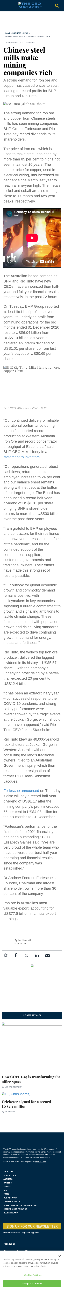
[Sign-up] (47, 955)
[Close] (60, 1256)
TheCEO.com (40, 1162)
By (12, 1086)
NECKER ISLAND (10, 1213)
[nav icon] (5, 5)
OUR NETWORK (10, 1198)
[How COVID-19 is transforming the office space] (32, 1046)
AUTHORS (7, 1179)
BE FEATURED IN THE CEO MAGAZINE (20, 1205)
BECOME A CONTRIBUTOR (15, 1209)
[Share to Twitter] (26, 955)
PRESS (6, 1194)
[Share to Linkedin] (36, 955)
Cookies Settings (32, 1275)
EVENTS (7, 1187)
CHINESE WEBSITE (11, 1202)
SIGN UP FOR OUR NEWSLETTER (32, 1226)
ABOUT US (8, 1172)
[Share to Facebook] (15, 955)
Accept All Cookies (32, 1283)
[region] (30, 22)
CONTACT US (9, 1175)
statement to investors (21, 457)
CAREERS (7, 1183)
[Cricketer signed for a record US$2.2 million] (16, 1093)
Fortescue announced (21, 791)
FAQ (5, 1190)
